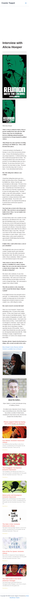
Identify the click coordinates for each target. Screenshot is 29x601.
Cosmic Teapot (8, 3)
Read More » (5, 449)
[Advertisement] (14, 21)
